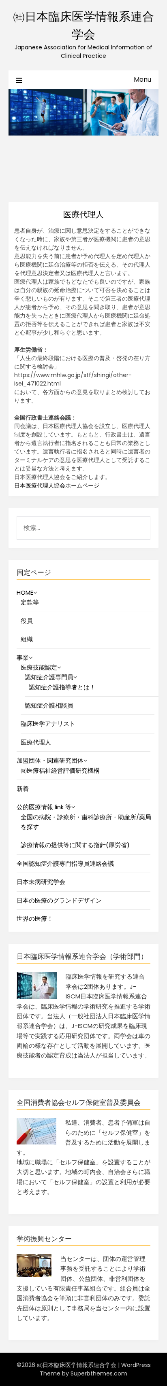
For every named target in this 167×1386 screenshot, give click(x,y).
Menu (142, 79)
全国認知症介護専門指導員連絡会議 (65, 863)
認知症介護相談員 (49, 705)
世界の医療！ (35, 918)
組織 (27, 639)
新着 (23, 788)
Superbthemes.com (99, 1373)
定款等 (30, 602)
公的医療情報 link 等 (44, 807)
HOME (25, 592)
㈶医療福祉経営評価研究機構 (60, 770)
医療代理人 (36, 742)
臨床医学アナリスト (48, 723)
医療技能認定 (39, 667)
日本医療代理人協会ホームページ (56, 485)
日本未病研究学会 (41, 881)
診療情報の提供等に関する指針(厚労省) (75, 845)
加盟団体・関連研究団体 (50, 760)
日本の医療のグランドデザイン (59, 900)
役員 (27, 621)
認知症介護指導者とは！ (62, 687)
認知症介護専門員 (49, 677)
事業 (23, 657)
